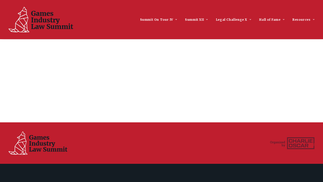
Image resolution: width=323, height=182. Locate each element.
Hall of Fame (269, 19)
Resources (301, 19)
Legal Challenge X (231, 19)
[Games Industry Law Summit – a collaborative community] (41, 19)
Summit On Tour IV (156, 19)
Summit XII (194, 19)
